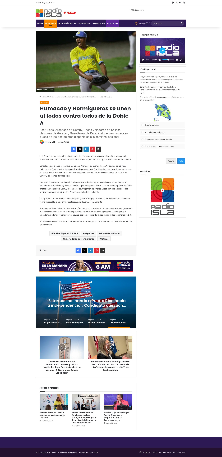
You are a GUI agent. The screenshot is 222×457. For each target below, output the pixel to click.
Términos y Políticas (167, 452)
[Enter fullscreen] (181, 60)
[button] (162, 112)
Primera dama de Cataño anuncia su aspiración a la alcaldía (52, 415)
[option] (86, 302)
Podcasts (83, 23)
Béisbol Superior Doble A (65, 233)
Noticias (49, 23)
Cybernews (48, 142)
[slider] (147, 59)
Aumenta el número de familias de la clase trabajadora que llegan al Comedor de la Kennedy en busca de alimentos (84, 417)
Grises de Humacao (110, 233)
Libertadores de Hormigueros (79, 239)
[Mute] (160, 60)
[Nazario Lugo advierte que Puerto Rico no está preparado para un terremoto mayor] (118, 402)
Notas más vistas (67, 23)
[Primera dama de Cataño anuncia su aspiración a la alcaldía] (54, 402)
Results (171, 161)
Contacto (112, 23)
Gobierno (86, 291)
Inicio (40, 23)
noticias (105, 239)
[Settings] (177, 60)
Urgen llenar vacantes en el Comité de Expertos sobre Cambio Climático (86, 303)
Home (44, 97)
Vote (181, 161)
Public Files (181, 452)
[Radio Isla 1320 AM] (49, 12)
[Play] (143, 60)
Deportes (89, 233)
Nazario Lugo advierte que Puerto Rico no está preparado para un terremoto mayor (116, 416)
